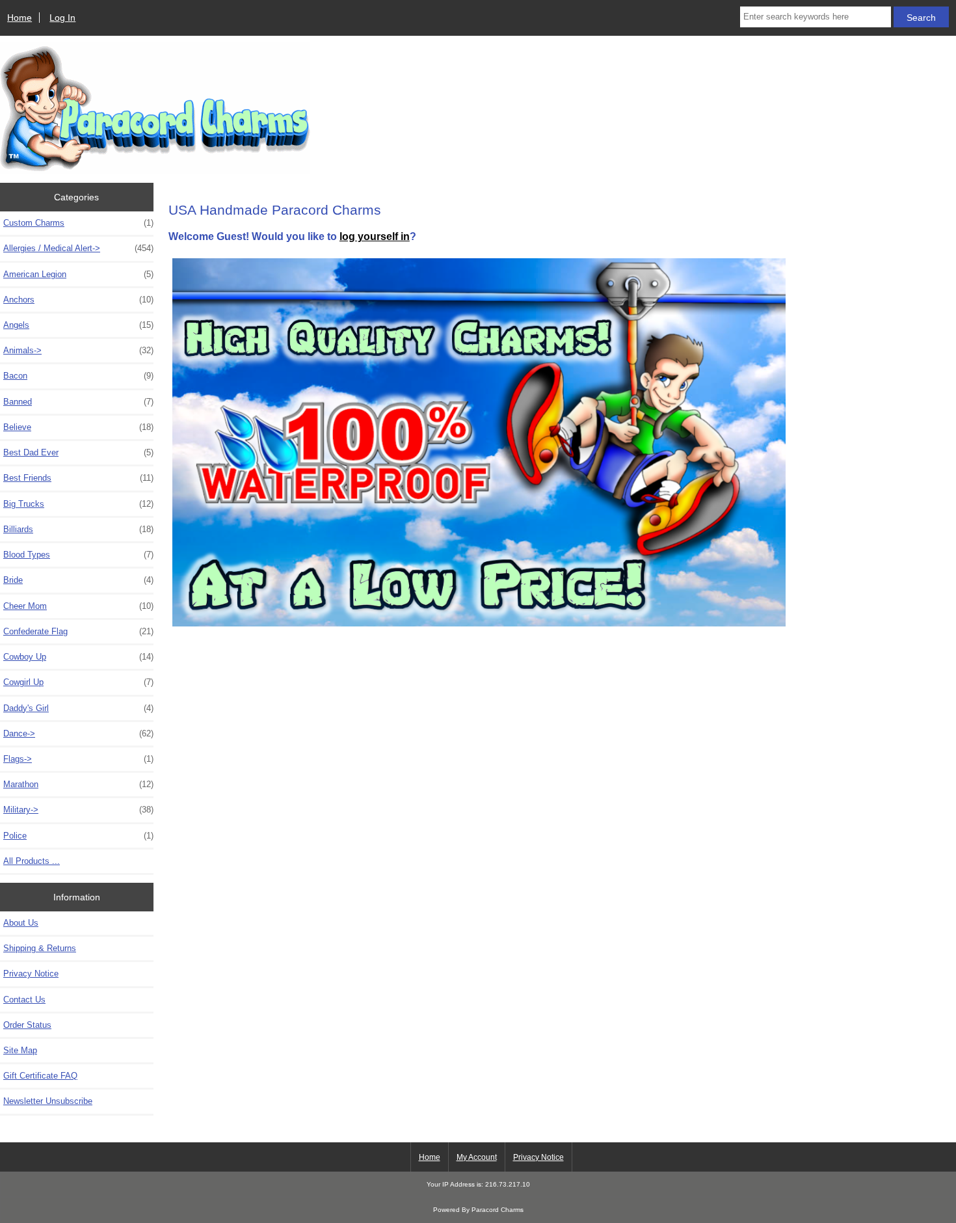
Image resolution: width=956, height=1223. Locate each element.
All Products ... (31, 861)
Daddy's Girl (78, 708)
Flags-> (78, 759)
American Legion (78, 274)
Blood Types (78, 554)
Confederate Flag (78, 631)
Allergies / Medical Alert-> (78, 248)
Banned (78, 402)
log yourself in (374, 236)
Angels (78, 325)
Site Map (20, 1050)
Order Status (27, 1025)
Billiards (78, 529)
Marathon (78, 784)
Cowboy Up (78, 657)
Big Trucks (78, 504)
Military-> (78, 809)
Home (19, 17)
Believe (78, 427)
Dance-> (78, 733)
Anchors (78, 299)
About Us (20, 923)
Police (78, 835)
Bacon (78, 376)
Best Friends (78, 478)
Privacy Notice (31, 973)
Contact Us (24, 999)
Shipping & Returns (39, 948)
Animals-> (78, 350)
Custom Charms (78, 223)
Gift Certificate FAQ (40, 1076)
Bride (78, 580)
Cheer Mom (78, 606)
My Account (477, 1157)
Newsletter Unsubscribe (47, 1101)
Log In (62, 17)
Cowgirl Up (78, 682)
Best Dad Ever (78, 452)
